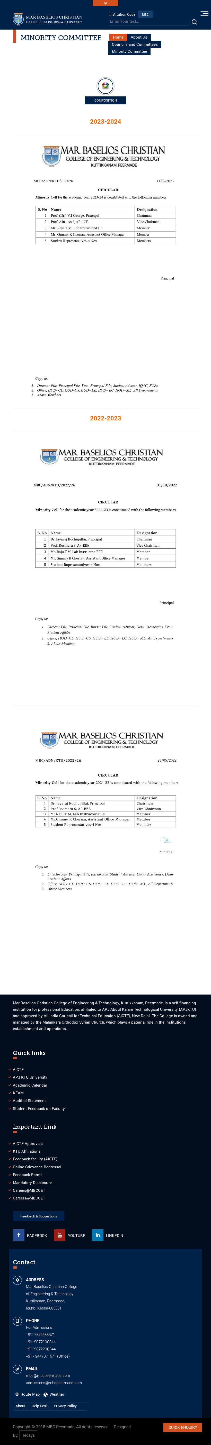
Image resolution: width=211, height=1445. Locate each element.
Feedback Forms (27, 1174)
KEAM (18, 1092)
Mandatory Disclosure (32, 1182)
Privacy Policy (65, 1405)
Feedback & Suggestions (38, 1216)
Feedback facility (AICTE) (35, 1158)
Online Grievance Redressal (37, 1166)
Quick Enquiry (183, 1427)
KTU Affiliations (27, 1151)
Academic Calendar (30, 1085)
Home (118, 37)
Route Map (30, 1394)
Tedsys (28, 1435)
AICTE (18, 1069)
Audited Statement (29, 1100)
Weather (56, 1394)
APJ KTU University (30, 1077)
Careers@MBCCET (29, 1190)
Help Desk (40, 1405)
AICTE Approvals (28, 1143)
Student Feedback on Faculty (39, 1108)
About (21, 1405)
